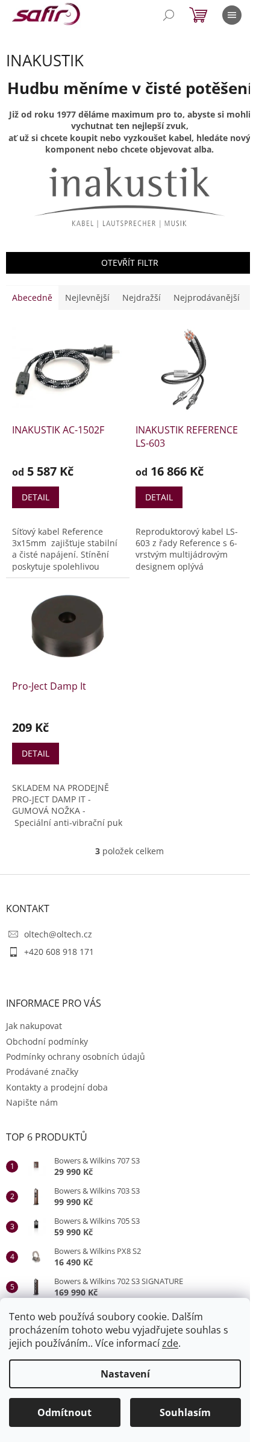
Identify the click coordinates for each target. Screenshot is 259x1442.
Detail (35, 497)
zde (170, 1343)
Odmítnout (64, 1412)
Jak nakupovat (34, 1025)
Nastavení (125, 1374)
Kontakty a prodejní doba (57, 1087)
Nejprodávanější (206, 297)
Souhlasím (185, 1412)
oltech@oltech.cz (58, 934)
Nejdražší (141, 297)
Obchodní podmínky (47, 1041)
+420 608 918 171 (59, 951)
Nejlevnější (87, 297)
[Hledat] (169, 15)
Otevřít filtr (129, 262)
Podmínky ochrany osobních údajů (75, 1056)
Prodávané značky (42, 1071)
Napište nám (32, 1102)
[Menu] (232, 15)
